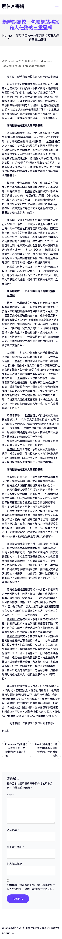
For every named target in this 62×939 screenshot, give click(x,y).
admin (48, 61)
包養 (28, 250)
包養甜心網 (26, 353)
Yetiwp (55, 928)
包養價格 (48, 118)
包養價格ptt (34, 337)
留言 (10, 795)
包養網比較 (13, 449)
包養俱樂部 (13, 636)
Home (7, 35)
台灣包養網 (51, 640)
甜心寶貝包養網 (16, 441)
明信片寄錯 (13, 7)
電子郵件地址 (15, 847)
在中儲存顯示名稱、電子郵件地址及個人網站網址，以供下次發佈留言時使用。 (31, 887)
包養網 (50, 141)
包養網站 (43, 598)
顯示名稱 (13, 830)
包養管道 (12, 511)
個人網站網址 (14, 864)
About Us (8, 933)
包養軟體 (22, 303)
